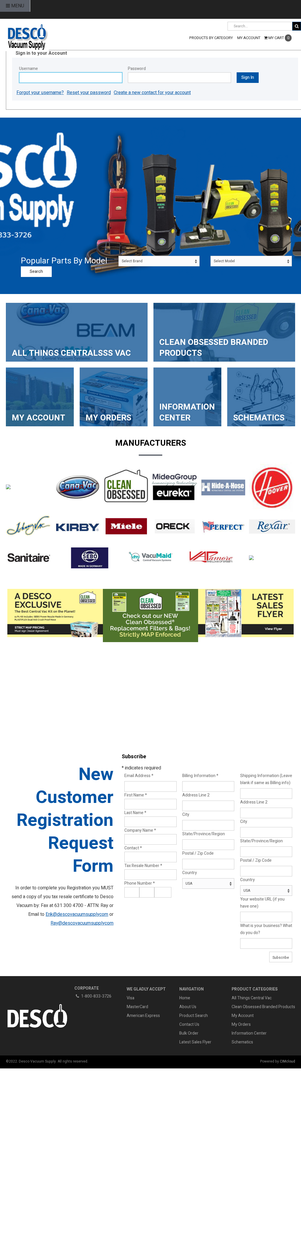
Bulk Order (188, 1033)
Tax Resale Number (143, 866)
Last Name (135, 813)
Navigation (191, 989)
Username (28, 69)
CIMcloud (287, 1061)
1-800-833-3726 (96, 996)
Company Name (140, 830)
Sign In (247, 77)
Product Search (193, 1016)
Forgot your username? (40, 92)
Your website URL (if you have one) (262, 902)
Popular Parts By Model (64, 261)
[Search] (296, 26)
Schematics (242, 1042)
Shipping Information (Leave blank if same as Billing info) (266, 779)
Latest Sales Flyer (195, 1042)
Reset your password (89, 92)
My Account (243, 1016)
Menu (17, 5)
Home (184, 998)
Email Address (138, 776)
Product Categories (255, 989)
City (185, 814)
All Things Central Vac (252, 998)
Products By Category (211, 38)
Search (36, 271)
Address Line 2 (196, 795)
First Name (135, 795)
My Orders (241, 1024)
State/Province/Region (203, 834)
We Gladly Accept (146, 989)
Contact (133, 848)
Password (137, 69)
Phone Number (139, 883)
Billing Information (200, 776)
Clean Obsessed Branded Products (263, 1007)
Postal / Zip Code (198, 853)
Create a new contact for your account (152, 92)
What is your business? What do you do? (266, 929)
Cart (278, 38)
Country (189, 873)
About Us (187, 1007)
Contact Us (189, 1024)
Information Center (249, 1033)
